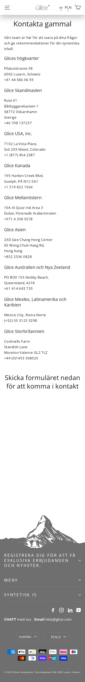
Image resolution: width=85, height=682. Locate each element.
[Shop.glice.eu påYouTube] (78, 609)
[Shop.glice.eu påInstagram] (61, 609)
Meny (11, 580)
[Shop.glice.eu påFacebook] (53, 609)
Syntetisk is (20, 594)
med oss (17, 619)
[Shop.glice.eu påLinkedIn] (70, 609)
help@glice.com (53, 619)
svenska (25, 636)
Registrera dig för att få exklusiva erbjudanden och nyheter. (40, 560)
